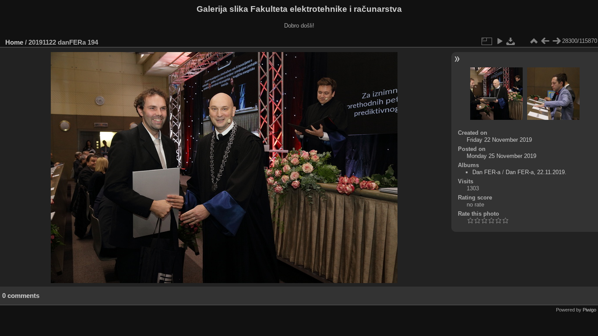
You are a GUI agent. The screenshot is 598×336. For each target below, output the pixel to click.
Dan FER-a (486, 172)
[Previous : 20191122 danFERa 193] (545, 41)
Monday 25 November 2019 (501, 156)
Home (14, 42)
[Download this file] (511, 41)
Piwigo (589, 309)
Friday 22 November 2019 (499, 139)
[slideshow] (499, 41)
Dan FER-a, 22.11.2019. (536, 172)
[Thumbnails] (533, 41)
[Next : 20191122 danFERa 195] (556, 41)
